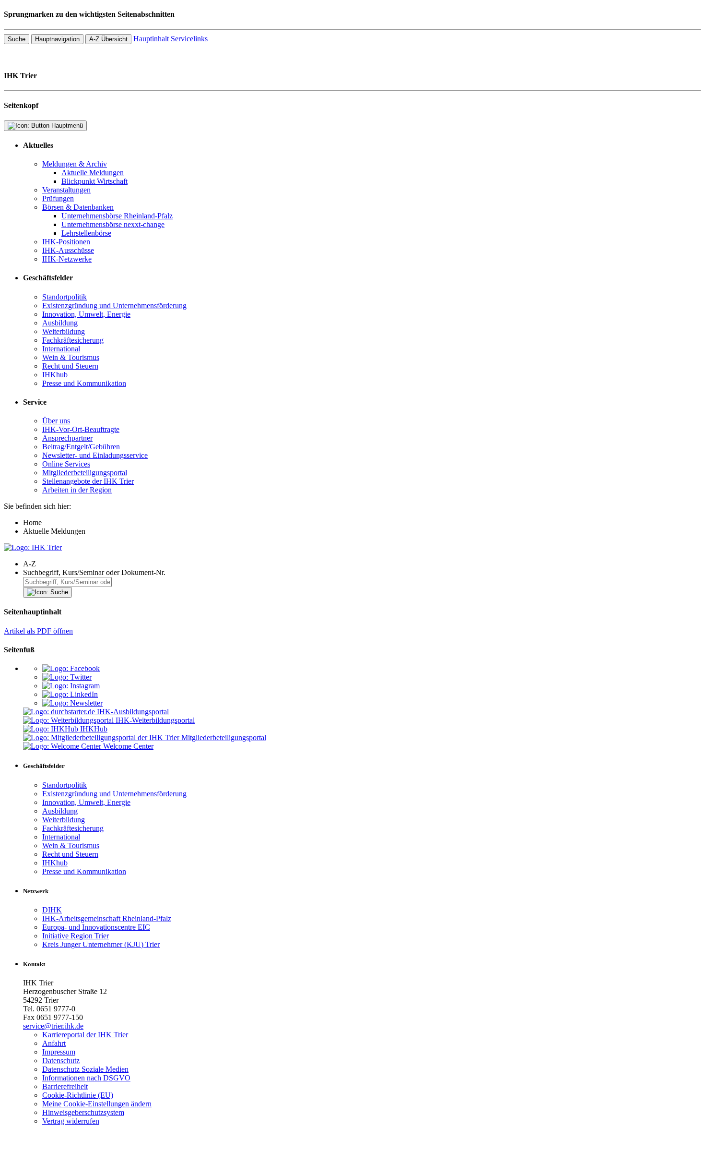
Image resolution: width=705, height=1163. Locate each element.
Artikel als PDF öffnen (38, 631)
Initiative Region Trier (75, 936)
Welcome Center (128, 746)
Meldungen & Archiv (74, 164)
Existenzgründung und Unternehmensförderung (114, 305)
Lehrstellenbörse (86, 233)
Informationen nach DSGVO (86, 1078)
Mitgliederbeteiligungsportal (84, 472)
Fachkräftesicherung (73, 340)
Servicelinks (189, 39)
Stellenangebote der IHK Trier (88, 481)
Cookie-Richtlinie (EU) (77, 1095)
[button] (362, 564)
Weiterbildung (63, 331)
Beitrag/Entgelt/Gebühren (81, 447)
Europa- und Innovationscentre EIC (96, 927)
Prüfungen (58, 198)
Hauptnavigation (57, 39)
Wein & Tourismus (70, 357)
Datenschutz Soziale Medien (85, 1069)
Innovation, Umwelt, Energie (86, 314)
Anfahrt (54, 1043)
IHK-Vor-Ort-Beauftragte (80, 429)
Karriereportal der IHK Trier (85, 1035)
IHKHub (93, 729)
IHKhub (55, 375)
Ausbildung (60, 323)
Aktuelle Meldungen (92, 172)
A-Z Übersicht (108, 39)
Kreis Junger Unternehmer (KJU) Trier (101, 944)
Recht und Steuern (70, 366)
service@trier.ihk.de (53, 1026)
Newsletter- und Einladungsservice (95, 455)
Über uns (56, 421)
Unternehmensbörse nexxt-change (112, 224)
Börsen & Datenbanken (78, 207)
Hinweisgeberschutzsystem (83, 1112)
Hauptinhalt (151, 39)
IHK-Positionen (66, 242)
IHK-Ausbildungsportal (133, 711)
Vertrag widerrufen (70, 1121)
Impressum (58, 1052)
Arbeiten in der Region (77, 490)
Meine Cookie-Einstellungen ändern (97, 1104)
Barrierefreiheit (65, 1086)
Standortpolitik (64, 297)
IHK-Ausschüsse (68, 250)
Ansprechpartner (67, 438)
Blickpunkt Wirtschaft (94, 181)
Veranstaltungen (66, 190)
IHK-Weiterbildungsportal (155, 720)
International (61, 349)
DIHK (52, 910)
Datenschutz (61, 1060)
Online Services (66, 464)
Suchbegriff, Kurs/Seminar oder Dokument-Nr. (94, 572)
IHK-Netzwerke (67, 259)
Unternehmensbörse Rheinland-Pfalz (117, 216)
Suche (16, 39)
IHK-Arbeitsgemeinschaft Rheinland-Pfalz (106, 918)
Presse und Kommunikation (84, 383)
